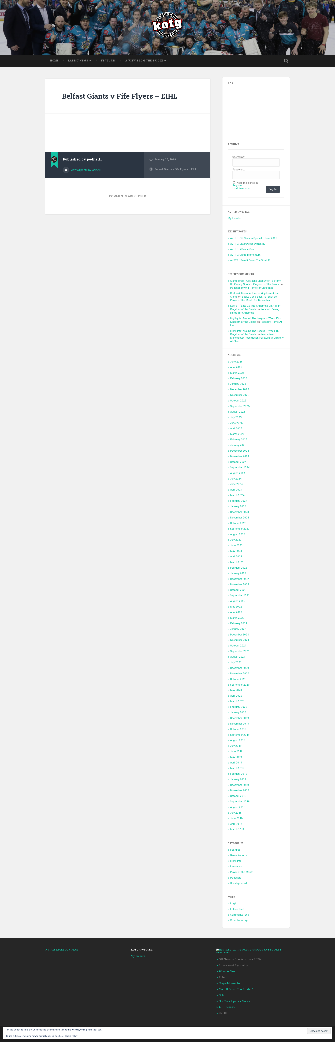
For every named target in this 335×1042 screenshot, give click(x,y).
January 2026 (238, 383)
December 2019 (239, 718)
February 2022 (238, 623)
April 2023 (236, 556)
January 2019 (238, 779)
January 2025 (238, 445)
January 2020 (238, 712)
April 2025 (236, 428)
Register (237, 185)
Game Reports (238, 855)
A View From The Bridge (144, 60)
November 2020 (239, 673)
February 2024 (238, 500)
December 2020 (239, 668)
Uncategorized (238, 883)
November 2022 (239, 584)
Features (108, 60)
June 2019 (236, 751)
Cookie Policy (71, 1036)
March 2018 (237, 829)
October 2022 (238, 589)
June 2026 (236, 361)
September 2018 (240, 801)
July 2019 (236, 745)
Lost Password (241, 188)
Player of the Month (241, 872)
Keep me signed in (247, 183)
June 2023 (236, 545)
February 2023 (238, 567)
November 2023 (239, 517)
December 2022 (239, 578)
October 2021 (238, 645)
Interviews (236, 866)
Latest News (78, 60)
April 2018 (236, 823)
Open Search (286, 61)
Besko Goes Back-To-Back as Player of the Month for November (253, 298)
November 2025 (239, 395)
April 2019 (236, 762)
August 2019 (237, 740)
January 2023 (238, 573)
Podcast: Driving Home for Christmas (251, 287)
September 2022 (240, 595)
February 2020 (238, 706)
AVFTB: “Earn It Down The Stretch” (250, 260)
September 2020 (240, 684)
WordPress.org (239, 920)
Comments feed (239, 914)
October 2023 (238, 523)
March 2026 (237, 372)
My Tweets (234, 218)
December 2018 (239, 785)
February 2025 (238, 439)
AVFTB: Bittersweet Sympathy (247, 243)
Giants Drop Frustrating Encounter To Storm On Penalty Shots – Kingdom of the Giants (255, 282)
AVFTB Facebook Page (62, 949)
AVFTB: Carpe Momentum (245, 254)
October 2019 (238, 729)
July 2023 (236, 539)
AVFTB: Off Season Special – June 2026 (253, 238)
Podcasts (235, 877)
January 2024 (238, 506)
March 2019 (237, 768)
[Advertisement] (254, 110)
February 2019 (238, 773)
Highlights (235, 860)
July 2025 (236, 417)
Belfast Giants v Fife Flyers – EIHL (119, 96)
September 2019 (240, 734)
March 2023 (237, 562)
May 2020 (236, 690)
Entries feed (237, 909)
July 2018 (236, 812)
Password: (238, 169)
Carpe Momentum (230, 983)
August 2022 (237, 601)
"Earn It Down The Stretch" (236, 989)
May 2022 (236, 606)
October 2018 (238, 796)
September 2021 (240, 651)
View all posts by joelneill (85, 170)
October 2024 (238, 461)
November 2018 (239, 790)
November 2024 (239, 456)
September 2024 (240, 467)
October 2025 (238, 400)
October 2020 (238, 679)
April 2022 (236, 612)
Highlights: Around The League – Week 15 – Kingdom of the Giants (255, 320)
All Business (227, 1007)
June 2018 (236, 818)
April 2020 (236, 695)
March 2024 (237, 495)
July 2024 (236, 478)
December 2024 (239, 450)
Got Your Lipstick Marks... (235, 1001)
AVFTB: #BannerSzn (242, 249)
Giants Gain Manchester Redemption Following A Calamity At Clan (257, 338)
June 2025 (236, 423)
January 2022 (238, 629)
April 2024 (236, 489)
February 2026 (238, 378)
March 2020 (237, 701)
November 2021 (239, 640)
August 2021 (237, 656)
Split (222, 995)
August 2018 (237, 807)
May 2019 (236, 757)
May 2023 (236, 551)
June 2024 (236, 484)
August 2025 (237, 411)
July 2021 (236, 662)
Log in (233, 903)
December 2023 (239, 512)
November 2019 (239, 723)
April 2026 (236, 367)
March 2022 (237, 617)
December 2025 (239, 389)
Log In (273, 189)
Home (54, 60)
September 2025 (240, 406)
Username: (238, 157)
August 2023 (237, 534)
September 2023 (240, 528)
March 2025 (237, 434)
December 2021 (239, 634)
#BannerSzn (227, 971)
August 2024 (237, 473)
